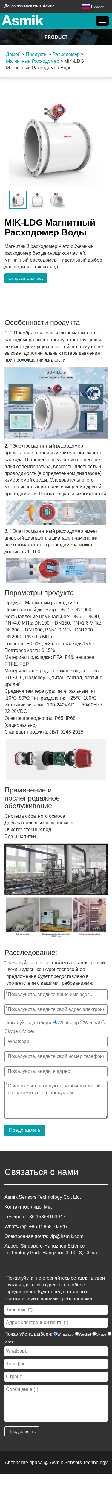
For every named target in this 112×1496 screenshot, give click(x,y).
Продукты (36, 54)
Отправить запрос (26, 278)
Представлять (24, 1130)
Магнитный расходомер (32, 61)
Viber (28, 1031)
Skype (11, 1031)
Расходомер (66, 54)
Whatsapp (68, 1022)
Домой (13, 54)
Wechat (92, 1022)
